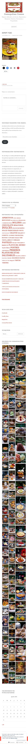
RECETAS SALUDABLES (10, 254)
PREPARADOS (5, 250)
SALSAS (9, 258)
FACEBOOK (6, 299)
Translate (12, 207)
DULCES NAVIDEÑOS (18, 228)
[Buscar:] (9, 334)
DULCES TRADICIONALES (10, 230)
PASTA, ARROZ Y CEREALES (11, 240)
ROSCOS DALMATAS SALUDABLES (10, 292)
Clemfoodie (4, 313)
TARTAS (18, 260)
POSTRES (14, 247)
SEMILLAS (4, 260)
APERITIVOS (7, 217)
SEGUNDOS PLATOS (18, 258)
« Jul (3, 724)
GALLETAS (13, 233)
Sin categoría (10, 260)
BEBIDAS (19, 218)
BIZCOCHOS (6, 220)
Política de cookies (14, 738)
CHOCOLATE (7, 225)
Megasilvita (4, 319)
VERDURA (5, 263)
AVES (15, 218)
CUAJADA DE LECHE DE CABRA (7, 85)
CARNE (24, 223)
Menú (15, 26)
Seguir (5, 142)
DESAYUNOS (18, 225)
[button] (5, 349)
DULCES (7, 227)
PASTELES (7, 242)
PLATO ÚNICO (6, 248)
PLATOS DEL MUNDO (17, 245)
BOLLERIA (17, 222)
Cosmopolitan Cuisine (14, 14)
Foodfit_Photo (5, 316)
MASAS (17, 237)
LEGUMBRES (12, 235)
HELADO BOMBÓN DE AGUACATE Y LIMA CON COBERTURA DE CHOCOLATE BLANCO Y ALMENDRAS (12, 281)
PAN (21, 238)
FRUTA (21, 230)
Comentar (21, 108)
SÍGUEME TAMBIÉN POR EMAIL (14, 123)
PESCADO (14, 243)
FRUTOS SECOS (5, 233)
